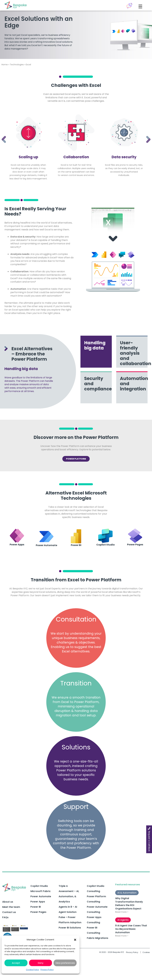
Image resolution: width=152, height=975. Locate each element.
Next (146, 135)
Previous (1, 135)
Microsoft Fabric (40, 891)
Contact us (9, 912)
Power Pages (38, 912)
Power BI (35, 907)
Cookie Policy (32, 969)
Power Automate (40, 896)
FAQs (5, 917)
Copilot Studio (39, 886)
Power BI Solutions (70, 927)
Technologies (17, 64)
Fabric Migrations (97, 938)
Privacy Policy (47, 969)
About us (7, 901)
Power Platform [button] (76, 458)
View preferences (65, 962)
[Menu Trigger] (140, 6)
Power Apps (37, 901)
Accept (16, 962)
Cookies (146, 952)
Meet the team (11, 907)
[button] (75, 939)
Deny (40, 962)
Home (4, 64)
